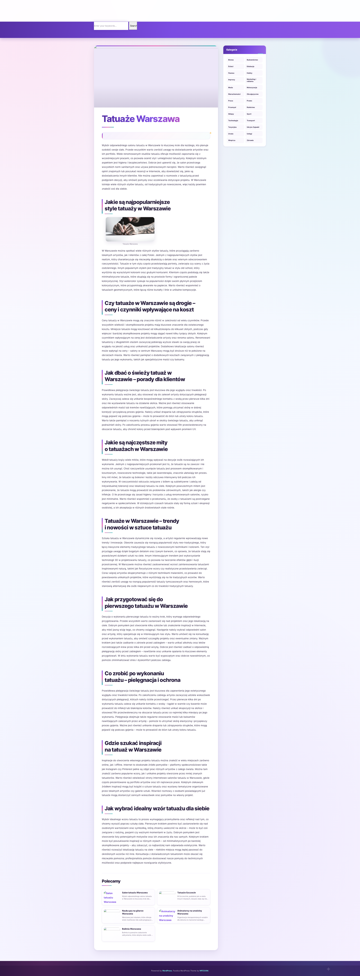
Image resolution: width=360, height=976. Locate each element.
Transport (251, 120)
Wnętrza (231, 140)
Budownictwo (252, 60)
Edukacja (250, 66)
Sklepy (231, 114)
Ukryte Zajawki (253, 127)
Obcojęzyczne (252, 94)
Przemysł (232, 107)
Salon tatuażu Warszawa (135, 892)
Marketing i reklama (251, 80)
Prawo (249, 101)
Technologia (233, 120)
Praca (230, 101)
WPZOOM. (204, 971)
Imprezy (231, 80)
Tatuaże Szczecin (186, 892)
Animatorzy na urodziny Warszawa (189, 912)
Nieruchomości (234, 94)
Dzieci (230, 66)
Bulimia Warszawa (131, 929)
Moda (230, 87)
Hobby (249, 73)
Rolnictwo (251, 107)
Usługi (249, 134)
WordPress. (167, 971)
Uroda (230, 134)
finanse (231, 73)
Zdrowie (250, 140)
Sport (249, 114)
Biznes (231, 60)
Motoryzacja (252, 87)
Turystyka (232, 127)
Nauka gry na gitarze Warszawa (132, 912)
